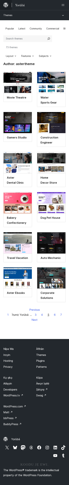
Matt (8, 412)
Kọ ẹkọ (7, 377)
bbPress (10, 418)
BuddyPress (12, 424)
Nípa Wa (8, 349)
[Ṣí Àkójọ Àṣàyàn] (63, 5)
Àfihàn (40, 349)
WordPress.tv (13, 395)
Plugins (40, 360)
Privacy (8, 366)
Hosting (8, 360)
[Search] (48, 38)
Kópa (39, 377)
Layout (9, 56)
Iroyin (6, 355)
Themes (7, 15)
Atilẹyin (7, 383)
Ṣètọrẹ (42, 389)
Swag (41, 395)
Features (26, 56)
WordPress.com (14, 406)
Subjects (44, 56)
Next (34, 319)
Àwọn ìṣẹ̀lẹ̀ (42, 383)
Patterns (41, 366)
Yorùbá (15, 439)
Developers (10, 389)
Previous (34, 309)
